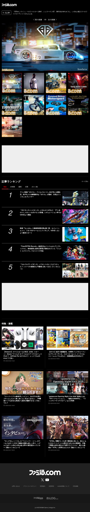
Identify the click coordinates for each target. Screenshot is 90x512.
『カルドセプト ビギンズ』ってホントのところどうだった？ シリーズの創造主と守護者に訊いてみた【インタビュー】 (40, 266)
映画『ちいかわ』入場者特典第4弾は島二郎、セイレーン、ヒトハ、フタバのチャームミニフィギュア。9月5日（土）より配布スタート (40, 230)
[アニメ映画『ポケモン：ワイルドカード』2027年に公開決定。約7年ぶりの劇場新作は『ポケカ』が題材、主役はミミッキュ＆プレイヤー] (75, 198)
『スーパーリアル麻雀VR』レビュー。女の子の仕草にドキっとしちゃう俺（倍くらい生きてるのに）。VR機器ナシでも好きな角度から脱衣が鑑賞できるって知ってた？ (22, 399)
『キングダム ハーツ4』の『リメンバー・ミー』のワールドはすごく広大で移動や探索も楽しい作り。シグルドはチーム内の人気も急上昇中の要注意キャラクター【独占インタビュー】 (22, 444)
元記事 (7, 12)
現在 (5, 187)
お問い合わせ (16, 486)
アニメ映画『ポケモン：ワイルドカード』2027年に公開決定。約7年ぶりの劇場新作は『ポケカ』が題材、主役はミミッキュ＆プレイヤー (40, 194)
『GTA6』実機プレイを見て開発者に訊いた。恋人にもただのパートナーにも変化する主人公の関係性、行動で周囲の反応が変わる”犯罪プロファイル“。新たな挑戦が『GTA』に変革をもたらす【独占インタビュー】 (67, 444)
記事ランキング (11, 181)
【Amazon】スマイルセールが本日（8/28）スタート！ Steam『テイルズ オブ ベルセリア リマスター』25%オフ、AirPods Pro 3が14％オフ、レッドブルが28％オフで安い (22, 355)
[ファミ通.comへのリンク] (9, 4)
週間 (20, 187)
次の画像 (51, 19)
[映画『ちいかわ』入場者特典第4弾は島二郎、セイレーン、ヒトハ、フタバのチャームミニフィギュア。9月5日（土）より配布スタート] (75, 234)
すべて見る (85, 181)
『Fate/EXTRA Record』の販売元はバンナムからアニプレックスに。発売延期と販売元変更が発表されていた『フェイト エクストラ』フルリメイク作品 (40, 248)
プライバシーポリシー (29, 486)
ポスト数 (35, 187)
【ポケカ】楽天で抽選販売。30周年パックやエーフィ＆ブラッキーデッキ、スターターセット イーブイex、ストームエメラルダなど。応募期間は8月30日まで (67, 354)
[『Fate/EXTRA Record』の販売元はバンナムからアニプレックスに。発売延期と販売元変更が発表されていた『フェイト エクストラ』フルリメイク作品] (75, 252)
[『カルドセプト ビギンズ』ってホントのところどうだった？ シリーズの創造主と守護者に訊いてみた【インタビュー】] (75, 270)
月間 (26, 187)
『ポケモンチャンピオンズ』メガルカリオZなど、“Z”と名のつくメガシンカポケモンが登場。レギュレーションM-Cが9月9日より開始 (40, 212)
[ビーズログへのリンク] (52, 498)
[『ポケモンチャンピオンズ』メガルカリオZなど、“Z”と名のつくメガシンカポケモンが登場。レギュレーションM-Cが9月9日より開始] (75, 216)
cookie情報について (63, 486)
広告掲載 (75, 486)
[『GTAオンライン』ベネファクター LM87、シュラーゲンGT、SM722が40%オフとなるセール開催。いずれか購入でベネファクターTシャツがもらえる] (12, 83)
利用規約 (42, 486)
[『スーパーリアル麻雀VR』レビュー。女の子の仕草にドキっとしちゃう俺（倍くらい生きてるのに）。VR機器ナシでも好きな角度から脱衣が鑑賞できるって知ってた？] (22, 382)
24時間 (12, 187)
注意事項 (51, 486)
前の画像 (38, 19)
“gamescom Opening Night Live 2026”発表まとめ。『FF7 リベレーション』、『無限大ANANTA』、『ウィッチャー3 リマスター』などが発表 (67, 398)
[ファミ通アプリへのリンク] (38, 498)
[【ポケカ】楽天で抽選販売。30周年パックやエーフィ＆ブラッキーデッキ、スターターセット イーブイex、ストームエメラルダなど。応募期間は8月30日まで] (67, 338)
